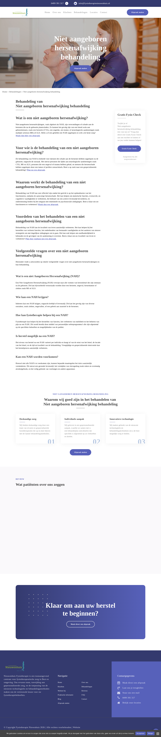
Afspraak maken (137, 12)
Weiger (150, 733)
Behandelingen (80, 12)
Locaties (94, 12)
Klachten (67, 12)
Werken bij (62, 691)
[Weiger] (157, 733)
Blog (59, 699)
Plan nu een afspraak (36, 170)
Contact (103, 12)
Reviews (85, 691)
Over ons (57, 12)
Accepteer (140, 733)
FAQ (83, 695)
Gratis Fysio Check (129, 149)
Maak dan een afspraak (48, 204)
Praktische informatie (65, 695)
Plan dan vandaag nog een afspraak (40, 239)
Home (47, 12)
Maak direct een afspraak (80, 624)
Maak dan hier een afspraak (28, 136)
